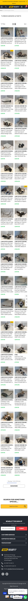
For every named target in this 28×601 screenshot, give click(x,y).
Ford (16, 354)
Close (26, 1)
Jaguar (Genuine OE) (7, 106)
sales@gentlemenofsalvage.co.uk (15, 569)
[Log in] (22, 7)
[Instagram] (6, 574)
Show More (14, 486)
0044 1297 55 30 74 (11, 566)
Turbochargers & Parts (9, 10)
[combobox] (14, 506)
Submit (21, 528)
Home (1, 10)
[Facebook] (2, 574)
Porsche (17, 467)
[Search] (6, 7)
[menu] (2, 7)
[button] (13, 24)
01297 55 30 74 (10, 563)
